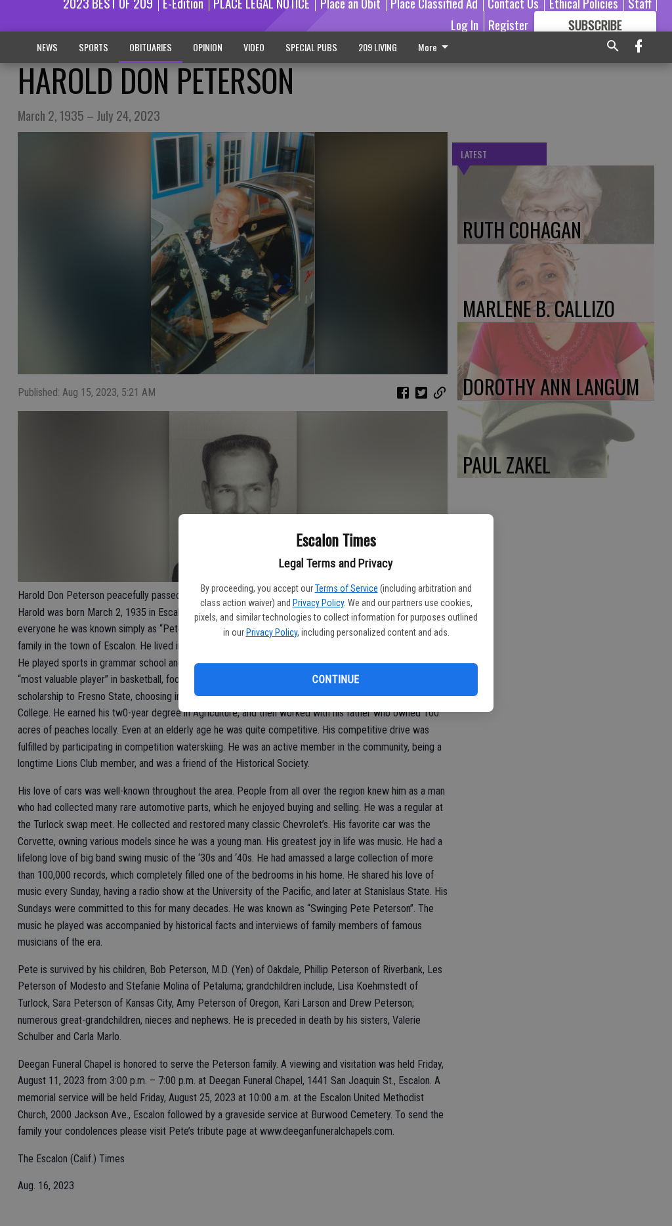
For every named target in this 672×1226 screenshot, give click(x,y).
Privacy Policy (318, 603)
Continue (335, 679)
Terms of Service (346, 588)
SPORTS (93, 47)
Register (508, 24)
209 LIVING (377, 47)
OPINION (207, 47)
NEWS (47, 47)
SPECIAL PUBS (311, 47)
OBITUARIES (150, 47)
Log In (464, 24)
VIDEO (253, 47)
